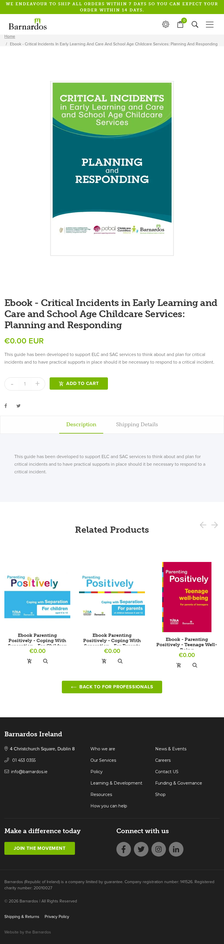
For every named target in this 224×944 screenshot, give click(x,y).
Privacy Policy (57, 916)
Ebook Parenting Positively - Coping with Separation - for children (37, 640)
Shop (160, 794)
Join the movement (40, 848)
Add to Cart (82, 383)
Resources (101, 794)
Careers (163, 760)
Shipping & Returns (21, 916)
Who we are (102, 749)
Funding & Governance (178, 783)
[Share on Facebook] (5, 405)
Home (9, 36)
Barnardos (41, 932)
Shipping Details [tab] (137, 424)
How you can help (108, 806)
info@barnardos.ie (29, 771)
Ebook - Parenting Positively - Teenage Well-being (186, 645)
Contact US (166, 771)
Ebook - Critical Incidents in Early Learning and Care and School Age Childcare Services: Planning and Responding (114, 44)
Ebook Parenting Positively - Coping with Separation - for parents (112, 640)
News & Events (170, 749)
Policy (96, 771)
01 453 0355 (23, 760)
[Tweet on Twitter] (18, 405)
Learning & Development (116, 783)
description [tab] (81, 424)
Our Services (103, 760)
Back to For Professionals (115, 687)
